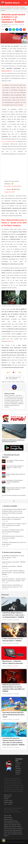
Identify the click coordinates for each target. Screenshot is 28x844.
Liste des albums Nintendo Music (13, 830)
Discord (17, 764)
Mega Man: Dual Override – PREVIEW (12, 566)
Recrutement (7, 797)
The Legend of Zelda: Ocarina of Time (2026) (15, 461)
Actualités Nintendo (9, 7)
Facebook (18, 768)
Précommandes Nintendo (11, 821)
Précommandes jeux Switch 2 (12, 823)
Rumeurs (22, 381)
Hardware (17, 7)
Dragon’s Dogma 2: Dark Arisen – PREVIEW (13, 562)
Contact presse (8, 800)
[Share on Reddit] (24, 29)
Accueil (2, 7)
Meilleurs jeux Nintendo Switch (12, 824)
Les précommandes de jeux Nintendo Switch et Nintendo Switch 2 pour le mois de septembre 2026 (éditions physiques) (14, 511)
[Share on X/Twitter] (6, 29)
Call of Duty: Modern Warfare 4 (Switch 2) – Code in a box (14, 466)
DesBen (5, 24)
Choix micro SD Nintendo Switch (13, 832)
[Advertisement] (14, 168)
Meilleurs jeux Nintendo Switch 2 (13, 826)
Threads (17, 774)
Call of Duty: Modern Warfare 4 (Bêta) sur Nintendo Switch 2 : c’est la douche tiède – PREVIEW (13, 572)
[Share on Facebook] (20, 29)
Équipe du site (8, 795)
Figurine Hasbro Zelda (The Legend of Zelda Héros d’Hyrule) (15, 488)
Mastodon (18, 772)
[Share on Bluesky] (10, 29)
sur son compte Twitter (8, 141)
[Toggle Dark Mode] (3, 840)
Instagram (18, 770)
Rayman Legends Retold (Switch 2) (15, 474)
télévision (10, 341)
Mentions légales (8, 802)
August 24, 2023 (10, 192)
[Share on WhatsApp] (13, 29)
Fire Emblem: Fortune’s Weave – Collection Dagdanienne (14, 481)
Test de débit (7, 815)
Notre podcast (8, 817)
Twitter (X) (18, 763)
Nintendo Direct (8, 819)
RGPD (10, 804)
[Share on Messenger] (17, 29)
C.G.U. (5, 804)
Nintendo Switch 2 (7, 71)
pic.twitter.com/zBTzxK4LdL (13, 186)
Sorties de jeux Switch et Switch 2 (13, 828)
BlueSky (17, 766)
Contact (6, 798)
